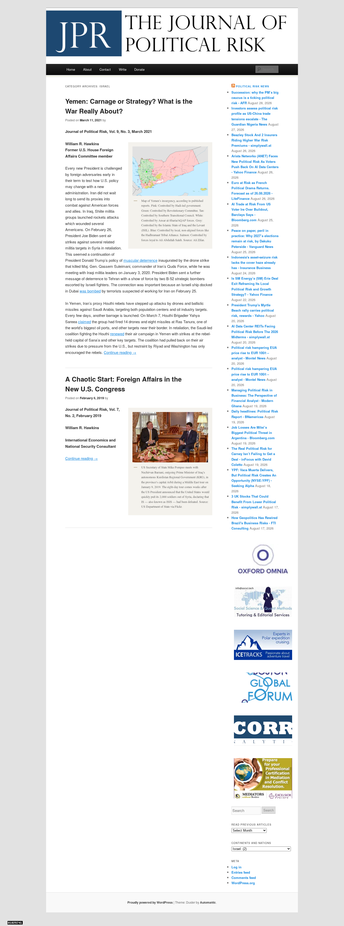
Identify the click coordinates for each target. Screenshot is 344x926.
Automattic (208, 902)
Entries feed (240, 872)
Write (122, 69)
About (87, 69)
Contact (105, 69)
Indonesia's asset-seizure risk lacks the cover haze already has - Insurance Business (254, 262)
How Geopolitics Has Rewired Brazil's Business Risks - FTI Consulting (254, 523)
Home (70, 69)
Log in (236, 867)
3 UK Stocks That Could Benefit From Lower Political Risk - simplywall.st (253, 501)
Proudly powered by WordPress (150, 902)
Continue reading (120, 352)
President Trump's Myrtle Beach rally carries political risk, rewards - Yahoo (252, 310)
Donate (139, 69)
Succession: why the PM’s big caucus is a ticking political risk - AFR (255, 97)
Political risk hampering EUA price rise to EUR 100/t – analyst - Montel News (254, 352)
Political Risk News (252, 86)
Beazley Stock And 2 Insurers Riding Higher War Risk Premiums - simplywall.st (254, 140)
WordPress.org (243, 882)
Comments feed (243, 877)
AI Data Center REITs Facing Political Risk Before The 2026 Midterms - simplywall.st (254, 331)
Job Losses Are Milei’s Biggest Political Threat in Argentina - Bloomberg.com (253, 432)
